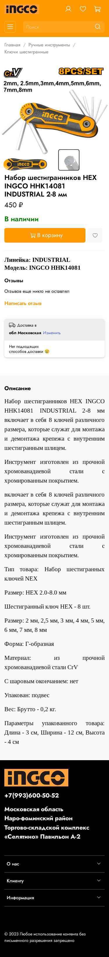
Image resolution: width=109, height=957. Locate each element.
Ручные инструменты (49, 44)
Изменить (52, 332)
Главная (12, 44)
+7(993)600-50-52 (31, 795)
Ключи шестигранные (26, 51)
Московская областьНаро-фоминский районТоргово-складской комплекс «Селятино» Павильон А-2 (46, 823)
